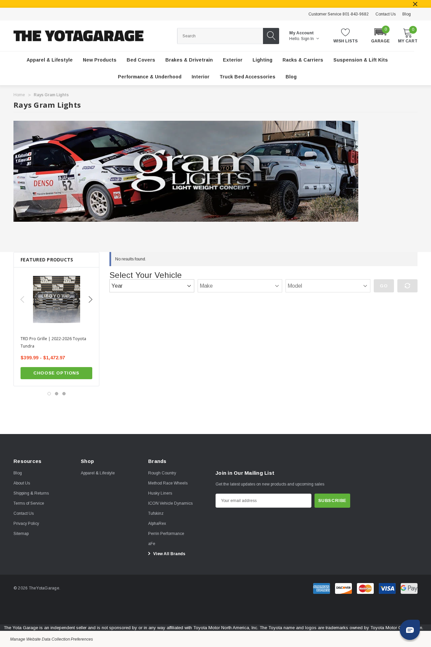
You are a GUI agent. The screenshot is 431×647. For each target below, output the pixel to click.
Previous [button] (22, 299)
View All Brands (168, 553)
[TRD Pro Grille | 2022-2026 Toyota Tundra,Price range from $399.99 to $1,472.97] (56, 299)
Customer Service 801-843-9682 (338, 14)
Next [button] (90, 299)
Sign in (308, 39)
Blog (406, 14)
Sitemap (21, 533)
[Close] (415, 4)
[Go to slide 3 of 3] (64, 393)
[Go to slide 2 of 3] (56, 393)
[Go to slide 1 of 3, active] (49, 393)
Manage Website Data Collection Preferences (51, 639)
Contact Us (385, 14)
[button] (380, 35)
